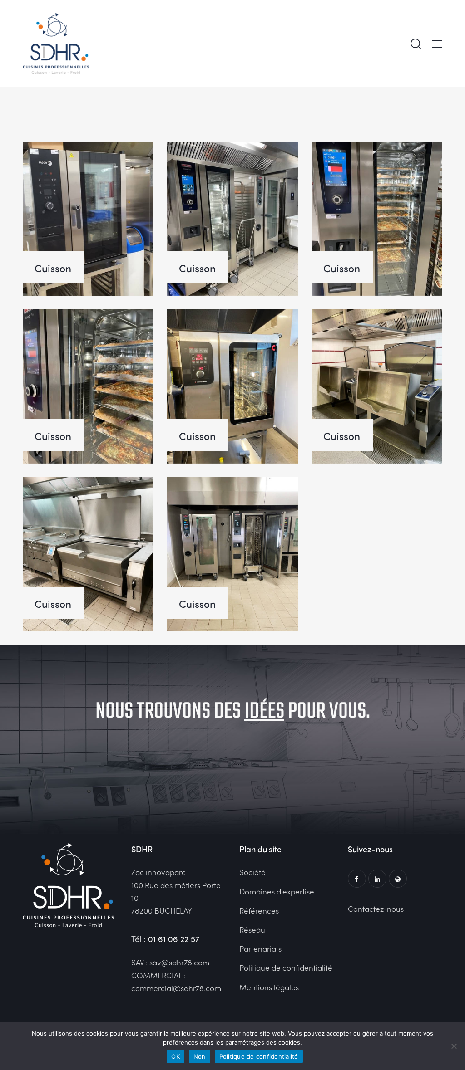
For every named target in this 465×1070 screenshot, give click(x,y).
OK (175, 1056)
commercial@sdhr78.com (176, 987)
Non (199, 1056)
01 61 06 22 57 (173, 938)
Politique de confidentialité (258, 1056)
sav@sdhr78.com (179, 962)
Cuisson (53, 268)
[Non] (453, 1045)
